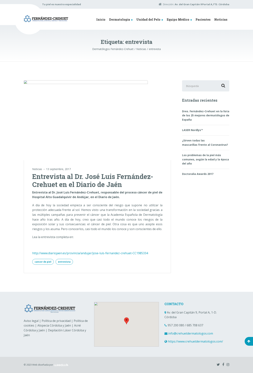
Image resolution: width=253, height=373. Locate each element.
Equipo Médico (178, 19)
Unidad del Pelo (148, 19)
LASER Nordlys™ (192, 130)
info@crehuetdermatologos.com (190, 333)
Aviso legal (31, 321)
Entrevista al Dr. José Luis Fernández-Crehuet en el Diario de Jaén (92, 180)
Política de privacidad (56, 321)
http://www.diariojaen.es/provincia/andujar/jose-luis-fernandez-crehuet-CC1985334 (90, 253)
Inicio (100, 19)
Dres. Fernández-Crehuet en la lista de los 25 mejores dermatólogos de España (205, 115)
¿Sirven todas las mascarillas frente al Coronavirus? (205, 142)
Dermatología (119, 19)
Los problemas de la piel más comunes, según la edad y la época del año (205, 159)
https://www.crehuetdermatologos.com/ (195, 341)
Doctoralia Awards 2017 (197, 174)
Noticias (220, 19)
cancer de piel (43, 261)
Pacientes (203, 19)
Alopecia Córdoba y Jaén (54, 325)
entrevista (64, 261)
